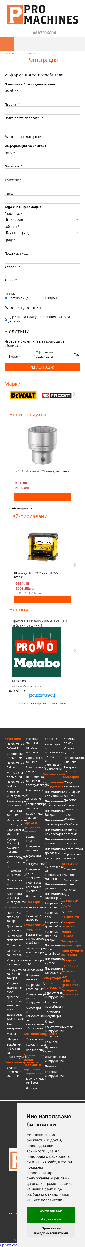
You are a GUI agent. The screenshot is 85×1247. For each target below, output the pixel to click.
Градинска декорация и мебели (33, 887)
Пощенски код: (16, 253)
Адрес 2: (11, 280)
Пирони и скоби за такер (14, 917)
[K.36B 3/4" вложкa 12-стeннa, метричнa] (42, 445)
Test (77, 354)
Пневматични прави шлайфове (53, 949)
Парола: (12, 104)
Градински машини (33, 848)
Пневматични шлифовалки (53, 803)
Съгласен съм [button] (51, 1211)
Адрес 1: (12, 267)
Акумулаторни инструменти (15, 803)
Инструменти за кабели (70, 953)
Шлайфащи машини (34, 750)
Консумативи (14, 907)
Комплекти (70, 917)
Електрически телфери (34, 1080)
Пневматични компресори (53, 832)
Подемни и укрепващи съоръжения (33, 1069)
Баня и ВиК (70, 864)
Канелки (70, 890)
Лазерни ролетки (68, 924)
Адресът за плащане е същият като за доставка (39, 319)
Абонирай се (22, 508)
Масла (11, 1034)
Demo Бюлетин (15, 354)
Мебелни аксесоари (71, 841)
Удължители (34, 1039)
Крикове (51, 739)
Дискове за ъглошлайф (15, 1017)
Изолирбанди (34, 1050)
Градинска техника (14, 813)
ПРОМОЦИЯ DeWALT (15, 746)
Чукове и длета (51, 1049)
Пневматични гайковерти (53, 896)
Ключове (51, 1042)
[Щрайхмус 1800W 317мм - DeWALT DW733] (42, 546)
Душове (69, 875)
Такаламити (34, 970)
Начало (9, 53)
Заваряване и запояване (34, 794)
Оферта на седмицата (44, 354)
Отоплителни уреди (33, 1057)
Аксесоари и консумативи (34, 860)
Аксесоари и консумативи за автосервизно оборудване (34, 1018)
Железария (70, 777)
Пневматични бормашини (53, 794)
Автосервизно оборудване (33, 927)
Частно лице (18, 298)
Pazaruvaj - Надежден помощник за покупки (42, 703)
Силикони (14, 945)
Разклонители (34, 1044)
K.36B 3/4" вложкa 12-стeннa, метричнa (42, 471)
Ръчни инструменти (52, 985)
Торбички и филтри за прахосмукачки (15, 1050)
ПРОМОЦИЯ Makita (15, 784)
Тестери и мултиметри (70, 943)
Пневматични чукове (53, 961)
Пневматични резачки (53, 886)
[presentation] (42, 246)
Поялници (69, 966)
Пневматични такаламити (53, 970)
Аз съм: (10, 294)
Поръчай (42, 497)
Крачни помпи (69, 741)
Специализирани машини (34, 806)
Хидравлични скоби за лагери (53, 936)
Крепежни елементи (71, 807)
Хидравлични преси (53, 915)
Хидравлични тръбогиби (53, 924)
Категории (13, 739)
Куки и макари (69, 817)
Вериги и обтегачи (70, 832)
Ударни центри (69, 750)
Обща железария (71, 784)
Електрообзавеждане (33, 1034)
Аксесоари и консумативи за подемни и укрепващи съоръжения (53, 756)
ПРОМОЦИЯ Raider (15, 765)
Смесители (71, 869)
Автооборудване (15, 857)
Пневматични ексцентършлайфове (53, 822)
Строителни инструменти (53, 995)
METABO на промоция (15, 775)
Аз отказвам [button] (51, 1219)
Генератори (52, 978)
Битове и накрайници (53, 1004)
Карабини (71, 824)
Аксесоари (32, 902)
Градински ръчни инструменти (34, 873)
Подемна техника (32, 977)
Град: (10, 240)
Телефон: (13, 180)
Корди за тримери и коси (14, 987)
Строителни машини (15, 832)
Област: (12, 226)
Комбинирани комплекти (34, 815)
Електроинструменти (14, 1062)
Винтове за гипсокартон (15, 938)
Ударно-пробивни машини (14, 1072)
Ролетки (67, 971)
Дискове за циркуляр (14, 928)
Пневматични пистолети (53, 841)
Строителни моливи (72, 856)
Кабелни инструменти (15, 794)
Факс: (9, 193)
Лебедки (32, 1088)
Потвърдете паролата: (24, 118)
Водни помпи (31, 839)
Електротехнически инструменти (53, 1029)
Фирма (51, 298)
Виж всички (17, 691)
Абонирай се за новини (28, 686)
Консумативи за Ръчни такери (15, 974)
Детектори (69, 900)
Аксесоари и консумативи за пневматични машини (53, 868)
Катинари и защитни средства (72, 796)
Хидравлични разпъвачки (34, 987)
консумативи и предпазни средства (34, 913)
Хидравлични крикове (53, 905)
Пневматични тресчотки (53, 851)
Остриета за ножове (14, 953)
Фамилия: (14, 166)
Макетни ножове (68, 934)
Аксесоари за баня (71, 882)
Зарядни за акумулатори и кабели (34, 938)
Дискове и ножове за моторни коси (14, 1003)
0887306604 (44, 33)
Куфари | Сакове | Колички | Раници (14, 845)
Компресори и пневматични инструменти (15, 868)
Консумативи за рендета (15, 962)
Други (66, 906)
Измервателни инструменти (53, 1059)
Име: (10, 152)
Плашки (50, 1066)
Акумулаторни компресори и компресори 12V (34, 956)
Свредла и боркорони (69, 992)
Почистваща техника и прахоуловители (34, 781)
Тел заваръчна (14, 1026)
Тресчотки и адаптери (53, 1014)
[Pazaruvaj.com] (42, 697)
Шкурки (12, 1039)
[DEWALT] (23, 395)
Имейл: (12, 91)
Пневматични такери (53, 813)
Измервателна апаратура (15, 822)
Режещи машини (32, 741)
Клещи (50, 1021)
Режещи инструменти (53, 1074)
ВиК (66, 895)
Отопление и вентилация (15, 884)
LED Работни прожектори (70, 980)
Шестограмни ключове (72, 760)
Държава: (14, 213)
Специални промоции (15, 756)
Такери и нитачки (70, 769)
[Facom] (56, 395)
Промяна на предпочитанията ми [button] (51, 1230)
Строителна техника (34, 760)
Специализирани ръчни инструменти (34, 998)
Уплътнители (72, 849)
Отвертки (51, 1036)
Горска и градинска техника (32, 827)
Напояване (34, 896)
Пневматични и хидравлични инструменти (52, 780)
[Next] (74, 394)
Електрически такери (34, 769)
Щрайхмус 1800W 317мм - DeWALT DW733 (37, 574)
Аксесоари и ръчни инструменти (15, 898)
